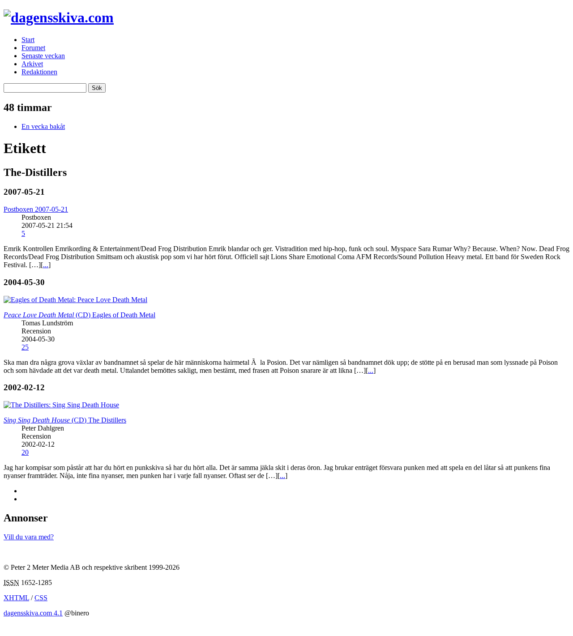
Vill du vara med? (29, 537)
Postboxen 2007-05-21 (36, 209)
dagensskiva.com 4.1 (33, 613)
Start (27, 39)
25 (25, 347)
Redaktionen (39, 72)
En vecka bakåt (43, 126)
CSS (40, 598)
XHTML (16, 598)
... (45, 265)
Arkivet (32, 64)
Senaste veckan (43, 56)
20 (25, 452)
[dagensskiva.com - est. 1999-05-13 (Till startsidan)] (59, 17)
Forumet (33, 47)
